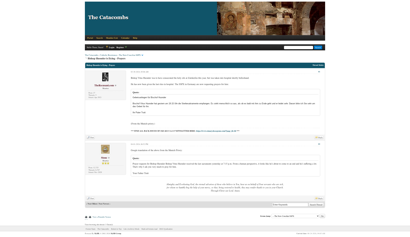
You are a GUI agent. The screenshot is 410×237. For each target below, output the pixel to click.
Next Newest (104, 203)
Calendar (125, 37)
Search (99, 37)
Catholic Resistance (108, 55)
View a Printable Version (102, 217)
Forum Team (90, 229)
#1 (319, 71)
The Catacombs (91, 55)
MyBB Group (116, 233)
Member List (112, 37)
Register (120, 47)
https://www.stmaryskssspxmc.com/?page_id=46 (216, 131)
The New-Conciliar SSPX (130, 55)
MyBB (96, 233)
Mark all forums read (149, 229)
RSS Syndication (166, 229)
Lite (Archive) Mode (131, 229)
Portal (90, 37)
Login (111, 47)
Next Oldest (92, 203)
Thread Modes (318, 65)
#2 (319, 144)
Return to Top (116, 229)
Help (135, 37)
